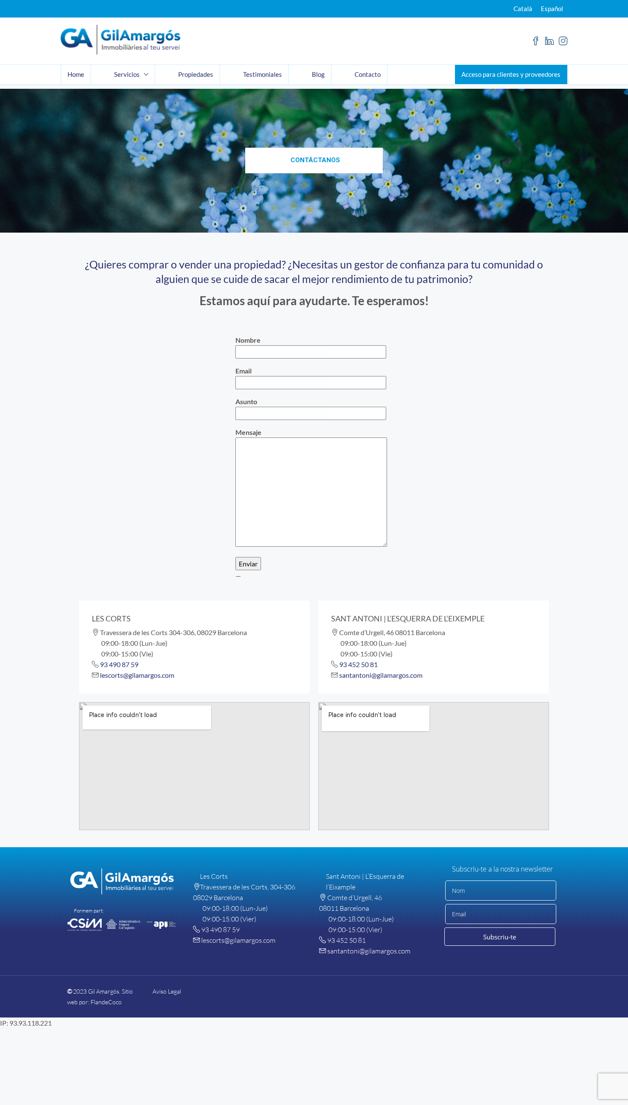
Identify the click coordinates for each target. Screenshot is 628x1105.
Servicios (127, 74)
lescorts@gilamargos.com (137, 675)
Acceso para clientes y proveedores (511, 74)
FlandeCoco (106, 1002)
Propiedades (195, 74)
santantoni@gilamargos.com (381, 675)
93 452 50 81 (358, 664)
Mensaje (248, 432)
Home (75, 74)
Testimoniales (262, 74)
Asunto (246, 401)
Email (243, 371)
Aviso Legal (167, 991)
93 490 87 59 (119, 664)
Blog (318, 74)
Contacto (368, 74)
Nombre (248, 340)
